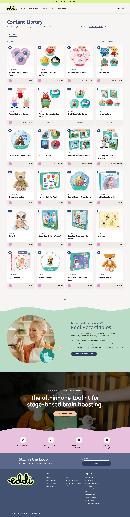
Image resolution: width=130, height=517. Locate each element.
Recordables (50, 486)
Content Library (51, 483)
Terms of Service (90, 498)
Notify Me (50, 122)
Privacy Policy (89, 500)
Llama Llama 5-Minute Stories (79, 197)
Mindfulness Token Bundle (77, 114)
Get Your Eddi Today (65, 414)
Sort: (104, 41)
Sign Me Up (96, 464)
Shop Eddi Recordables (84, 354)
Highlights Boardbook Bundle (79, 156)
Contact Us (88, 486)
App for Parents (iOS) (72, 480)
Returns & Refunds (91, 489)
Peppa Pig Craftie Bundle (18, 114)
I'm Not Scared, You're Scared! (20, 156)
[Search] (114, 8)
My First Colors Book (16, 278)
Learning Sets (50, 480)
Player (48, 477)
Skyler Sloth (13, 236)
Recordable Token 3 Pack (77, 73)
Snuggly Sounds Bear (17, 197)
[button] (123, 8)
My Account (89, 480)
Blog (67, 477)
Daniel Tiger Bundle (105, 73)
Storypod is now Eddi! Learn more (64, 1)
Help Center (89, 477)
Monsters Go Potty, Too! (48, 197)
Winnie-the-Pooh (45, 278)
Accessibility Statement (92, 503)
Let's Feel (101, 236)
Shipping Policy (90, 495)
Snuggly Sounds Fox (105, 278)
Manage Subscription (91, 483)
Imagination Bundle (105, 114)
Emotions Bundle (45, 156)
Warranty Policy (90, 492)
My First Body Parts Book (107, 197)
